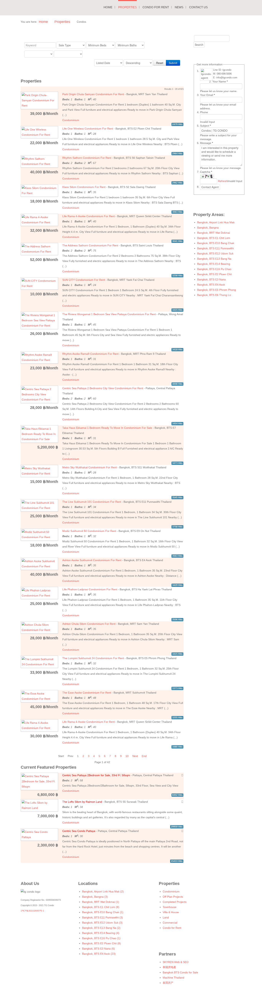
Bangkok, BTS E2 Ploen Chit (214, 274)
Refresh (222, 181)
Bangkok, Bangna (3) (95, 896)
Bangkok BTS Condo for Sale (180, 972)
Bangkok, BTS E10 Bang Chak (215, 243)
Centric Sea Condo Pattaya (78, 830)
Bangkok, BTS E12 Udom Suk (215, 253)
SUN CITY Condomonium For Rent (83, 279)
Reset (159, 63)
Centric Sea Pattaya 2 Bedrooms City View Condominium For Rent (102, 388)
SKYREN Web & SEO (176, 962)
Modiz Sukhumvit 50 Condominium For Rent (89, 530)
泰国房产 (168, 982)
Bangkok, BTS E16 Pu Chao (214, 269)
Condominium (70, 120)
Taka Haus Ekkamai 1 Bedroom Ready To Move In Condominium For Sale (107, 427)
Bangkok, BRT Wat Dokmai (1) (100, 901)
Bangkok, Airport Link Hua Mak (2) (103, 891)
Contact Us (198, 7)
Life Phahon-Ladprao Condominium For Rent (89, 589)
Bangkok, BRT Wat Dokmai (213, 232)
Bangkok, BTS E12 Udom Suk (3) (102, 922)
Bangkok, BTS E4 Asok (211, 284)
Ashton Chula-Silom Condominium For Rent (88, 623)
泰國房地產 (169, 967)
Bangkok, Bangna (208, 227)
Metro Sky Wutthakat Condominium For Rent (89, 467)
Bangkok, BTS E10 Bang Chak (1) (102, 912)
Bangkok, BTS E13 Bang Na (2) (101, 927)
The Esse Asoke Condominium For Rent (86, 692)
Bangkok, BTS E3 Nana (211, 279)
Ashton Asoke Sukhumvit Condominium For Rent (91, 560)
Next (135, 756)
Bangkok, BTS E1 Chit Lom (213, 237)
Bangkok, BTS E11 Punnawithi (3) (102, 917)
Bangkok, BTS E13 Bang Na (214, 258)
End (144, 756)
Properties (127, 7)
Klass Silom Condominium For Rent (83, 187)
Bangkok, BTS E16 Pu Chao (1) (101, 938)
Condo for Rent (156, 7)
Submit (173, 63)
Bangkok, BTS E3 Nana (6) (98, 948)
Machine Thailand (173, 977)
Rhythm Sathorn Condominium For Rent (86, 157)
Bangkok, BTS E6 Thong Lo (214, 295)
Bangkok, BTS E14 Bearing (213, 263)
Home (108, 7)
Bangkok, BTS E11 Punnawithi (215, 248)
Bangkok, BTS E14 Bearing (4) (100, 933)
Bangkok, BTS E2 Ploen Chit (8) (101, 943)
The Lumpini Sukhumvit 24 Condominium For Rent (93, 658)
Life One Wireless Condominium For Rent (87, 128)
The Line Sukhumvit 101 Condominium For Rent (91, 501)
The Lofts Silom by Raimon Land (82, 801)
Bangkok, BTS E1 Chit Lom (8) (100, 907)
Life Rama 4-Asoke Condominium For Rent (88, 216)
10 (127, 756)
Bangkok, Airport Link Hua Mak (216, 222)
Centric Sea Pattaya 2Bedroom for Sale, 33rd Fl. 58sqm (96, 775)
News (179, 7)
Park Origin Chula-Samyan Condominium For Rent (93, 94)
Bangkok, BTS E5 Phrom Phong (216, 289)
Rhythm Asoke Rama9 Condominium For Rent (90, 353)
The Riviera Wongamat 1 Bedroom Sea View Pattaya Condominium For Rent (109, 314)
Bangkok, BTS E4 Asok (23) (99, 953)
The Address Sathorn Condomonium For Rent (90, 245)
